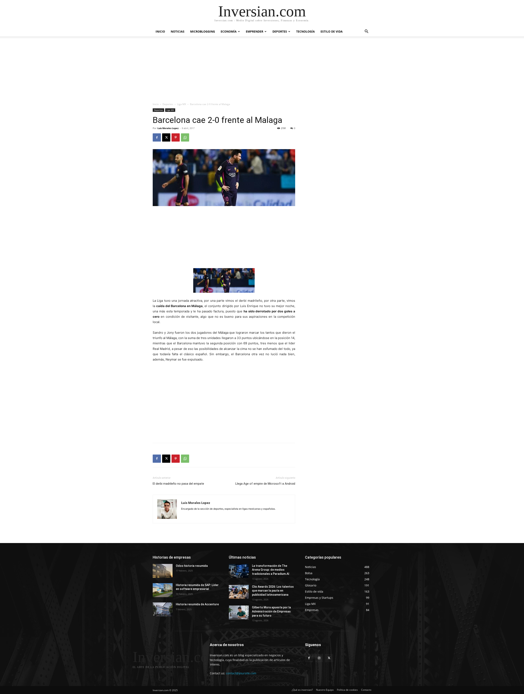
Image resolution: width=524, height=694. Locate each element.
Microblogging (202, 31)
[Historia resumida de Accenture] (163, 609)
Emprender (254, 31)
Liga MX (181, 104)
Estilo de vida (332, 31)
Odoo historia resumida (192, 565)
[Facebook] (157, 137)
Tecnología (305, 31)
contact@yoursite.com (241, 673)
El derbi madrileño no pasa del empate (178, 483)
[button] (366, 32)
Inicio (160, 31)
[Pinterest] (176, 137)
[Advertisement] (262, 71)
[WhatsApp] (185, 137)
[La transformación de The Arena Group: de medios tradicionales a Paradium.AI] (239, 571)
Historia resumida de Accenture (197, 604)
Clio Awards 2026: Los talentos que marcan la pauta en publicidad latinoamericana (273, 590)
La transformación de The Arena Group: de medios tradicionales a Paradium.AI (270, 569)
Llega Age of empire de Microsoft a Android (265, 483)
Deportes (279, 31)
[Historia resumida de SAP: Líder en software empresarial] (163, 590)
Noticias (177, 31)
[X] (166, 137)
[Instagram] (319, 658)
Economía (229, 31)
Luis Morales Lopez (167, 128)
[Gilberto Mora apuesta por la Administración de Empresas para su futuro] (239, 612)
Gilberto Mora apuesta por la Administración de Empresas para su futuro (271, 611)
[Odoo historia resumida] (163, 571)
